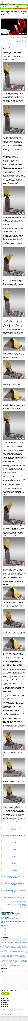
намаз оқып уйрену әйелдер (6, 943)
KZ (3, 930)
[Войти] (6, 3)
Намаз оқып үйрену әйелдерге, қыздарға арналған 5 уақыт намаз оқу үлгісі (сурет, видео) (14, 12)
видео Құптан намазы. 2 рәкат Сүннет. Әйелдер (17, 951)
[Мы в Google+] (20, 1019)
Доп (2, 908)
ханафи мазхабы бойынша (14, 965)
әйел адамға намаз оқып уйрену (20, 942)
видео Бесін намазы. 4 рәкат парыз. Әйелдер (9, 957)
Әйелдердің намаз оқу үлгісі (6, 946)
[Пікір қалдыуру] (18, 7)
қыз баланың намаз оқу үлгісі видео (11, 948)
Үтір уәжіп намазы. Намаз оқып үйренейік (14, 897)
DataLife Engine (9, 1010)
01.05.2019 (3, 16)
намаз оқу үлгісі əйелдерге (13, 964)
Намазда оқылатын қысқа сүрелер (19, 38)
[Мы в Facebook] (2, 1019)
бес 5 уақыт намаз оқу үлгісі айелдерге (13, 962)
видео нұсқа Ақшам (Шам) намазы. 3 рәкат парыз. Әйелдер (12, 954)
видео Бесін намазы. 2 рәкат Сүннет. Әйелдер (16, 956)
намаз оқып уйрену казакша (18, 943)
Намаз (4, 47)
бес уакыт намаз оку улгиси (10, 961)
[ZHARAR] (2, 3)
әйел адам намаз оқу (18, 950)
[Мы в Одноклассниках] (25, 1019)
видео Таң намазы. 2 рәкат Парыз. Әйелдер (19, 959)
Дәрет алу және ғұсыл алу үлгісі (20, 42)
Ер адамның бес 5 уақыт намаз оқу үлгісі (18, 37)
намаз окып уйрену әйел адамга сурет (11, 947)
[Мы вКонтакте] (8, 1019)
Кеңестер (7, 930)
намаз (4, 59)
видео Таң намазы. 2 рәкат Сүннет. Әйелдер (9, 960)
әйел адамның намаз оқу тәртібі (6, 942)
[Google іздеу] (10, 5)
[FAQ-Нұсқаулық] (14, 6)
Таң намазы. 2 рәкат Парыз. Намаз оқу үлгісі (14, 835)
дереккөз (23, 822)
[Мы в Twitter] (14, 1019)
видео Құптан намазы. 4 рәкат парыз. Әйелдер (9, 952)
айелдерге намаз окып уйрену (17, 945)
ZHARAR (4, 934)
